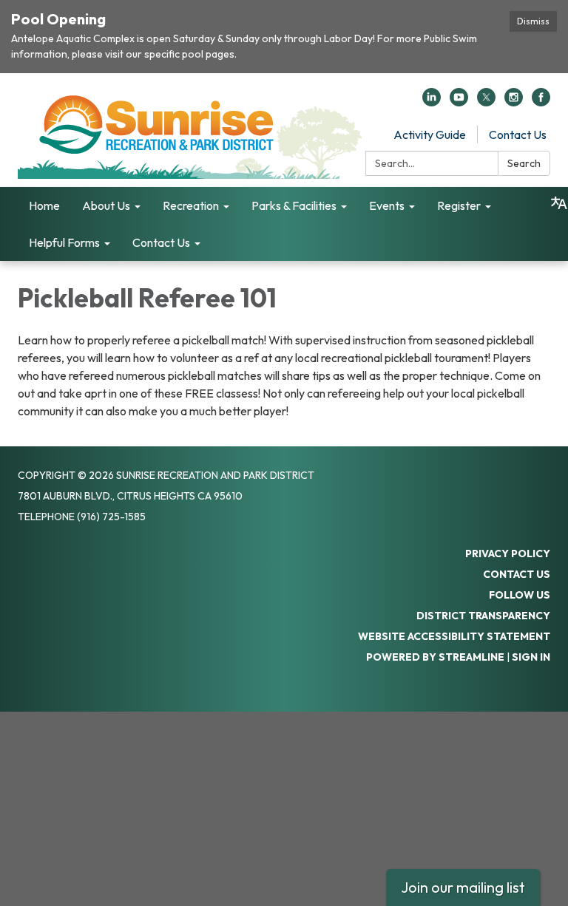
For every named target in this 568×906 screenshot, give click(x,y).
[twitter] (486, 102)
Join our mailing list (463, 887)
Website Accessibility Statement (454, 636)
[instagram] (513, 102)
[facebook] (541, 102)
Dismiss (533, 21)
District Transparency (483, 615)
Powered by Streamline (435, 657)
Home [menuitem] (44, 205)
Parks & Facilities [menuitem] (294, 205)
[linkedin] (431, 102)
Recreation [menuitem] (191, 205)
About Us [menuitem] (106, 205)
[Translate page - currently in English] (559, 203)
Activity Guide (429, 134)
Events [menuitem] (387, 205)
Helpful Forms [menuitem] (64, 242)
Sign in (531, 657)
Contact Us (518, 134)
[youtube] (459, 102)
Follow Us (519, 595)
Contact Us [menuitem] (161, 242)
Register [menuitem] (459, 205)
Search (524, 163)
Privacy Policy (507, 553)
